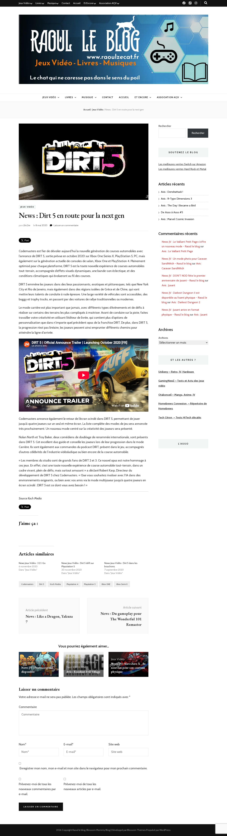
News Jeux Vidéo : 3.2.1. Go (32, 563)
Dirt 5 (41, 584)
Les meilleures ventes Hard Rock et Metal (182, 169)
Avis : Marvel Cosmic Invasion (177, 219)
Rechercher (164, 126)
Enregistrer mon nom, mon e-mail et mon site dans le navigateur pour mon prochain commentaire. (83, 768)
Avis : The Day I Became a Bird (178, 205)
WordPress (164, 830)
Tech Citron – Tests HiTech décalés (179, 417)
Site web (114, 744)
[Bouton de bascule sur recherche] (205, 2)
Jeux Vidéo (24, 3)
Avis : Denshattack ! (172, 191)
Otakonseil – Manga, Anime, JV (176, 394)
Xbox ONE (106, 584)
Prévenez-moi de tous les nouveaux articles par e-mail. (82, 786)
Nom (22, 744)
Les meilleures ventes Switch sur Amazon (182, 164)
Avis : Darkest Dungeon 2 (185, 302)
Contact (66, 3)
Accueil (76, 3)
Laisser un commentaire (66, 225)
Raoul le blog (78, 830)
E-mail (68, 744)
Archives (163, 337)
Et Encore (88, 3)
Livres (39, 3)
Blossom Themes (136, 830)
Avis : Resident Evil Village (83, 672)
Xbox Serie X (121, 584)
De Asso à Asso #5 (172, 212)
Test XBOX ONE (76, 667)
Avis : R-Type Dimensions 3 (176, 198)
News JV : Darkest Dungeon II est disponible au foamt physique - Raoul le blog (184, 297)
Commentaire (28, 707)
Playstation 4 (72, 584)
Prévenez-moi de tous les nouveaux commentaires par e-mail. (37, 789)
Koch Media (55, 584)
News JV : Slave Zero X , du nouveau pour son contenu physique (128, 668)
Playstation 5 (90, 584)
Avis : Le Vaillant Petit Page (177, 251)
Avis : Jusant (168, 285)
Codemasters (27, 584)
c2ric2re (26, 225)
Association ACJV (108, 3)
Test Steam (89, 662)
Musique (51, 3)
